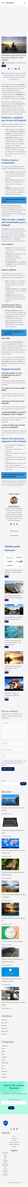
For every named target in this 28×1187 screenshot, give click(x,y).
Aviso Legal (14, 1138)
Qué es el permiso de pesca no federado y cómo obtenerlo (13, 668)
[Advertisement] (14, 20)
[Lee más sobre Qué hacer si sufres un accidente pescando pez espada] (14, 683)
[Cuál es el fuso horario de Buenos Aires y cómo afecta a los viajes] (10, 843)
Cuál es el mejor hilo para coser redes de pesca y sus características (13, 642)
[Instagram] (17, 524)
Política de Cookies (14, 1142)
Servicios (4, 1074)
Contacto (14, 1140)
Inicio (14, 1136)
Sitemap (14, 1146)
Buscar (3, 780)
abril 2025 (4, 1025)
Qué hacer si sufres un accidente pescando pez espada (12, 695)
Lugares (4, 1060)
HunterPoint (9, 3)
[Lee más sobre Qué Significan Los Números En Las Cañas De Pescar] (14, 609)
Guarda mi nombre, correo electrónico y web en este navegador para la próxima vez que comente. (14, 763)
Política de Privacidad (14, 1144)
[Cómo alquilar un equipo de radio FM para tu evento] (10, 822)
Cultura (3, 1051)
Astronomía (4, 1045)
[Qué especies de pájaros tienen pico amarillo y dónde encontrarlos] (10, 864)
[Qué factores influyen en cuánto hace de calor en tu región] (10, 993)
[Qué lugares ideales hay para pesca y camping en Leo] (10, 909)
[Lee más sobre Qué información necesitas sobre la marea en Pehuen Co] (14, 587)
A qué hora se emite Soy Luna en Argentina (12, 941)
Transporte (4, 1077)
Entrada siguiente (14, 535)
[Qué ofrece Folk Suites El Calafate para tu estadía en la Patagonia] (10, 886)
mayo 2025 (4, 1022)
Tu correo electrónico (14, 1099)
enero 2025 (4, 1034)
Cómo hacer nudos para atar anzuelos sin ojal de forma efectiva (13, 572)
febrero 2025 (5, 1031)
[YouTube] (14, 524)
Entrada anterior (14, 531)
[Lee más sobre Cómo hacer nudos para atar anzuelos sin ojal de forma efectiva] (14, 560)
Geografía (4, 1057)
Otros (3, 1065)
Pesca (3, 66)
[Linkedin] (19, 69)
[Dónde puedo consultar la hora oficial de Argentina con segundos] (10, 972)
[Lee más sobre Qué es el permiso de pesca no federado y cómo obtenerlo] (14, 657)
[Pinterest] (15, 69)
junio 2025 (4, 1020)
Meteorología (5, 1062)
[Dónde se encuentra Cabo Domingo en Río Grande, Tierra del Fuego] (10, 952)
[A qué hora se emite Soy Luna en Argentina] (10, 932)
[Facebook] (9, 69)
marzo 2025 (4, 1028)
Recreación (4, 1071)
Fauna (3, 1054)
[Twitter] (12, 69)
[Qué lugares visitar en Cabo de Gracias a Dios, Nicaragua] (10, 800)
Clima (3, 1048)
